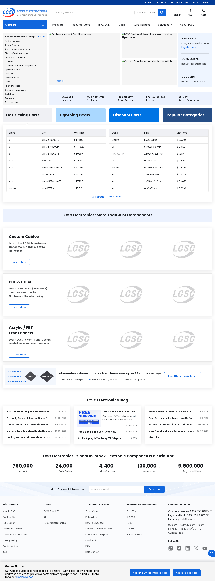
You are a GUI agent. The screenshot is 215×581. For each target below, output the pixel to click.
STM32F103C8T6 (50, 153)
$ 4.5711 (78, 160)
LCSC (130, 522)
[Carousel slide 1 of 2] (59, 81)
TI (10, 174)
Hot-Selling (148, 2)
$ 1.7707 (78, 181)
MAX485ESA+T (152, 140)
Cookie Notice (10, 546)
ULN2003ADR (151, 188)
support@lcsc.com (186, 519)
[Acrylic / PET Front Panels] (78, 340)
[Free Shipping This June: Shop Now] (89, 418)
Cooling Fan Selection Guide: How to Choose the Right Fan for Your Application (29, 437)
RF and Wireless (12, 86)
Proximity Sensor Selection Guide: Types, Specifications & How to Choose (29, 418)
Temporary (10, 98)
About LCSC (9, 511)
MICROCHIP (118, 153)
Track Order (92, 511)
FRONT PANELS (134, 534)
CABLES (131, 528)
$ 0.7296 (181, 167)
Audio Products (12, 41)
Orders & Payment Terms (99, 528)
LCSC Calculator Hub (55, 522)
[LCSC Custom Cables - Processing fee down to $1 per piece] (149, 45)
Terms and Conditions (15, 534)
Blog (5, 552)
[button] (110, 12)
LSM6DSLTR (150, 160)
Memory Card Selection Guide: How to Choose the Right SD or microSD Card (29, 431)
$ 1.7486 (78, 140)
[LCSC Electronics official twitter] (196, 548)
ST (10, 140)
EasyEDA (131, 511)
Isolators (9, 61)
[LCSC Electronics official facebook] (179, 548)
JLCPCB (131, 517)
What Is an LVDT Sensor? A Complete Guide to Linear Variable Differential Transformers (171, 411)
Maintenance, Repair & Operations (21, 65)
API (171, 2)
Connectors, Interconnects (17, 49)
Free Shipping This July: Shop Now (96, 431)
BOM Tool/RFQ (52, 511)
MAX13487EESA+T (153, 167)
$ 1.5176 (78, 188)
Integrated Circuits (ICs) (16, 57)
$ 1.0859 (78, 153)
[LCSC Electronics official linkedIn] (187, 548)
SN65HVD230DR (152, 181)
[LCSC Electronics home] (25, 12)
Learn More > (116, 196)
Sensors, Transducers (15, 90)
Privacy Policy (10, 540)
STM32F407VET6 (51, 146)
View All (41, 36)
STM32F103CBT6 (50, 140)
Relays (8, 81)
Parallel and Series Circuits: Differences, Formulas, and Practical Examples (171, 424)
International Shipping (97, 534)
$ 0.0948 (182, 188)
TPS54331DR (48, 174)
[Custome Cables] (78, 249)
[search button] (162, 12)
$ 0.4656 (181, 181)
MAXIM (12, 188)
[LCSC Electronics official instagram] (170, 548)
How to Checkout (95, 522)
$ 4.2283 (78, 167)
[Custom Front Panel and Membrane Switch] (149, 72)
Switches (9, 94)
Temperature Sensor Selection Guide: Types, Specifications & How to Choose (29, 424)
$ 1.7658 (181, 160)
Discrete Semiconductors (17, 53)
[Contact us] (211, 553)
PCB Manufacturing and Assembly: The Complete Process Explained (29, 411)
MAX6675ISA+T (50, 188)
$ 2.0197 (181, 146)
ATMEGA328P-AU (153, 153)
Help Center (92, 552)
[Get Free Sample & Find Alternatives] (84, 59)
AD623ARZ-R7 (49, 160)
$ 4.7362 (79, 146)
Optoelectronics (12, 69)
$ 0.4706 (182, 174)
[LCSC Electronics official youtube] (204, 548)
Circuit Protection (13, 45)
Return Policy (92, 517)
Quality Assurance (13, 528)
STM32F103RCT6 (153, 146)
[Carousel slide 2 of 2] (63, 81)
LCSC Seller (9, 522)
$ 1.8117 (180, 153)
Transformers (11, 102)
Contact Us (207, 2)
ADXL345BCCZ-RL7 (52, 167)
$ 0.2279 (78, 174)
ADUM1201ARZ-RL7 (51, 181)
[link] (58, 25)
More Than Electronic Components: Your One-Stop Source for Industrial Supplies (171, 431)
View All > (154, 437)
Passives (9, 73)
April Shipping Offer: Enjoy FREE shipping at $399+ (100, 438)
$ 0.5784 (181, 140)
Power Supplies (12, 77)
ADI (11, 160)
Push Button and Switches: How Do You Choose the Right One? (171, 418)
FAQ (87, 546)
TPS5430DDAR (152, 174)
